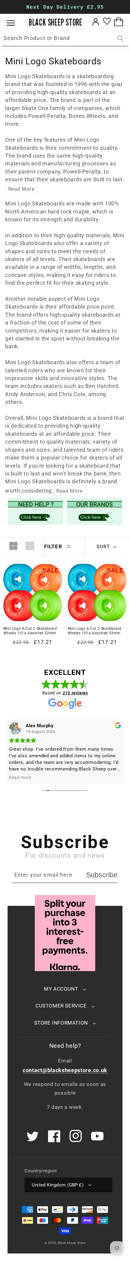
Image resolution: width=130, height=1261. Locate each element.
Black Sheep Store (72, 1242)
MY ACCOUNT (61, 989)
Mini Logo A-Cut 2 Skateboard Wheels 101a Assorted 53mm (95, 630)
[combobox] (65, 38)
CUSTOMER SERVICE (61, 1006)
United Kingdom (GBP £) (57, 1185)
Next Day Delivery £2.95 (65, 6)
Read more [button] (20, 777)
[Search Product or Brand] (120, 38)
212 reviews (75, 692)
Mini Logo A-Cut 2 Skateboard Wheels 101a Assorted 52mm (30, 630)
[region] (65, 7)
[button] (15, 23)
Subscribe (102, 875)
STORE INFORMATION (61, 1023)
